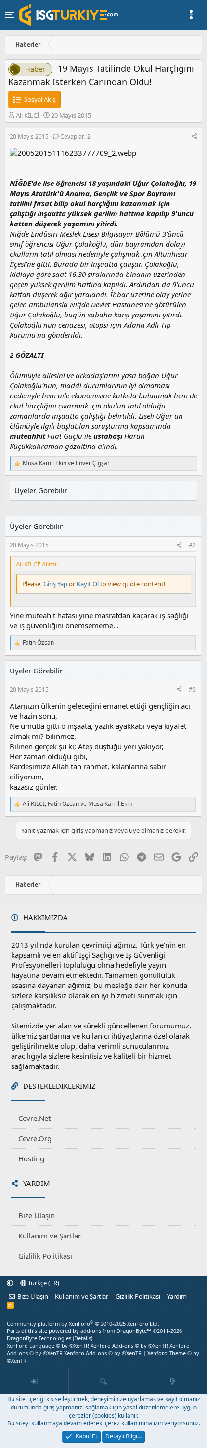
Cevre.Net (34, 1118)
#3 (192, 689)
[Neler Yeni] (172, 1381)
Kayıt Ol (88, 583)
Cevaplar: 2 (75, 136)
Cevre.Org (35, 1138)
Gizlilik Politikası (45, 1256)
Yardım (177, 1296)
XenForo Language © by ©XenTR (48, 1345)
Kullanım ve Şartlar (49, 1235)
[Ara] (103, 1381)
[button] (10, 1282)
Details (82, 1338)
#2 (192, 545)
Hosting (31, 1158)
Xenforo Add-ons (129, 1345)
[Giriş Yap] (34, 1381)
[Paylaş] (194, 137)
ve (66, 463)
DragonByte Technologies (39, 1338)
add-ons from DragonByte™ (115, 1330)
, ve (77, 804)
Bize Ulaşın (36, 1215)
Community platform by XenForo (83, 1323)
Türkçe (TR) (42, 1282)
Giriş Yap (55, 583)
